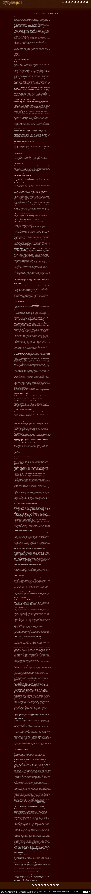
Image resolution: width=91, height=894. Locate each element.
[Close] (89, 892)
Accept (85, 891)
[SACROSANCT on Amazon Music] (78, 2)
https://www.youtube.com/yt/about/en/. (29, 370)
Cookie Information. (31, 756)
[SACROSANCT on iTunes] (45, 885)
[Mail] (87, 2)
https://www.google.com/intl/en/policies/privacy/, (25, 389)
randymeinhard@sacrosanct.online (24, 59)
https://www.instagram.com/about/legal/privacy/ (25, 804)
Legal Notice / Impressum (39, 888)
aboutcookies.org (36, 305)
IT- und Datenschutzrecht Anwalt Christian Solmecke (30, 879)
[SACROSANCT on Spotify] (72, 2)
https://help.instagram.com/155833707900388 (35, 347)
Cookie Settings (77, 891)
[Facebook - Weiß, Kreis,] (63, 2)
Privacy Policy (50, 888)
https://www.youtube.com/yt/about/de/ (40, 828)
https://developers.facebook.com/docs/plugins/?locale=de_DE (27, 676)
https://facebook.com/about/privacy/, (22, 271)
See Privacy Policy (35, 892)
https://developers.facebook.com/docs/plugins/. (24, 247)
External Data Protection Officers (23, 414)
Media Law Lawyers (20, 415)
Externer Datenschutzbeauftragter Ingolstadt (29, 878)
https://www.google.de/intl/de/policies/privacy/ (24, 849)
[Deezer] (81, 2)
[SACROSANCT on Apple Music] (75, 2)
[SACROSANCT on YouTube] (66, 2)
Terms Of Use (41, 306)
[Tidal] (84, 2)
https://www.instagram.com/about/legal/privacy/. (25, 348)
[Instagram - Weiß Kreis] (69, 2)
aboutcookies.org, (18, 755)
